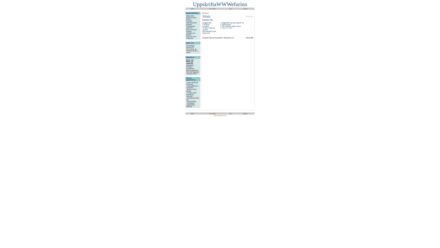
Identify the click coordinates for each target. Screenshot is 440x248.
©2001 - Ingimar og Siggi (220, 115)
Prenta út (205, 13)
